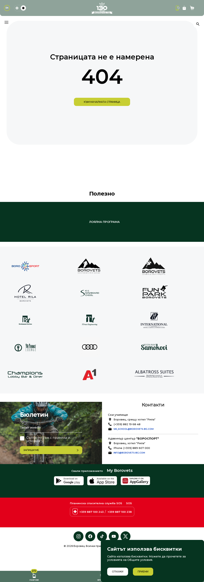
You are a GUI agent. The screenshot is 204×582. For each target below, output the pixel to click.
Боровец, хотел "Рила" (129, 443)
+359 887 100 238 (120, 511)
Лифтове (34, 576)
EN (7, 8)
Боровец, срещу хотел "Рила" (134, 419)
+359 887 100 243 (91, 511)
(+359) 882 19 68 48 (127, 424)
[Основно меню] (6, 22)
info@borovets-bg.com (129, 453)
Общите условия (139, 560)
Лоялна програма (104, 222)
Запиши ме (31, 450)
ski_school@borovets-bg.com (134, 429)
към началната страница (102, 101)
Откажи (117, 571)
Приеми (143, 571)
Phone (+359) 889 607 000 (132, 448)
